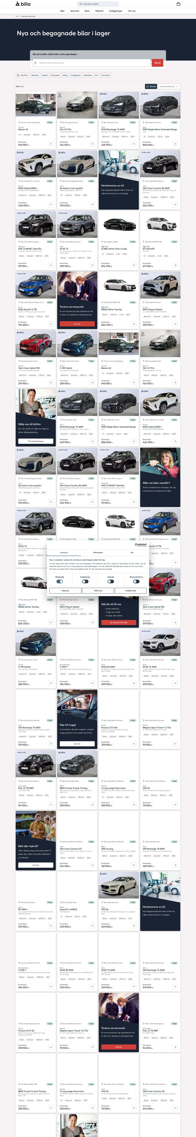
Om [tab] (132, 552)
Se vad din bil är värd (118, 622)
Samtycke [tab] (64, 552)
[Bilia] (23, 3)
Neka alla (65, 591)
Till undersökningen (36, 441)
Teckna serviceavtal (71, 306)
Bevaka (153, 86)
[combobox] (91, 63)
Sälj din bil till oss (111, 604)
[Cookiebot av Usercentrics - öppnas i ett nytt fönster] (137, 545)
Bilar (17, 16)
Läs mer (77, 324)
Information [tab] (98, 552)
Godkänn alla (130, 591)
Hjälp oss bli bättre (29, 424)
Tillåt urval (98, 591)
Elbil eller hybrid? (28, 846)
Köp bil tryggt (68, 724)
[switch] (85, 581)
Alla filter (24, 75)
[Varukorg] (178, 4)
